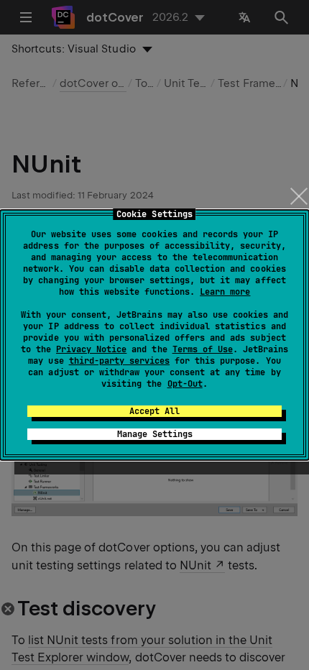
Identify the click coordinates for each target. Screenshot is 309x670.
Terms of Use (202, 349)
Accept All (154, 411)
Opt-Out (185, 384)
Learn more (225, 292)
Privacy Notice (91, 349)
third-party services (119, 361)
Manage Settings (155, 434)
